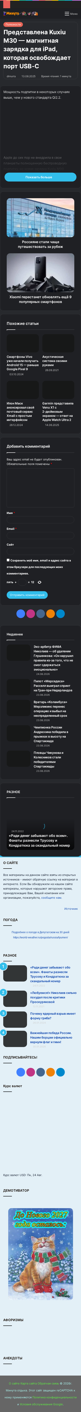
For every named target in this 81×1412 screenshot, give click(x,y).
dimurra (11, 76)
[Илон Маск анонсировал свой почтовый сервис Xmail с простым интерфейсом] (23, 390)
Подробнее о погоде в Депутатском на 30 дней (40, 932)
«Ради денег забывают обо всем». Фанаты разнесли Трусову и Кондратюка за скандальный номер (39, 840)
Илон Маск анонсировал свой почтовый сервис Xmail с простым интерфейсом (20, 411)
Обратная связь (48, 1383)
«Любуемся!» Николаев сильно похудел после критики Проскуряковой (53, 997)
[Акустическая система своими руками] (58, 343)
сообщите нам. (51, 897)
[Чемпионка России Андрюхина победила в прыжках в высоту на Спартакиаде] (18, 733)
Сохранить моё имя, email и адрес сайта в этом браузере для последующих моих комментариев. (39, 567)
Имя (11, 513)
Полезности (13, 24)
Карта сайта (29, 1383)
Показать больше (39, 177)
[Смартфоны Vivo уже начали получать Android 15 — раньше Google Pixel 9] (23, 343)
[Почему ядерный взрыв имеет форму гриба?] (15, 1019)
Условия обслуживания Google (41, 1404)
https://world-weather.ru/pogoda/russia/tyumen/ (40, 937)
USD (22, 1175)
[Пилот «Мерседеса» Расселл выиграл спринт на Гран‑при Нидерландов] (18, 687)
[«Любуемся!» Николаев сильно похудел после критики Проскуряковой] (15, 999)
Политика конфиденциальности (54, 1397)
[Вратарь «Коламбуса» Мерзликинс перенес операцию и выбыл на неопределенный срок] (18, 708)
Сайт (10, 544)
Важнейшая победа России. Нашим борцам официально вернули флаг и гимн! (51, 1037)
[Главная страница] (20, 13)
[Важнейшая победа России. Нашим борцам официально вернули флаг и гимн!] (15, 1039)
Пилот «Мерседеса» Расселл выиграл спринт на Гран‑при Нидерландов (53, 685)
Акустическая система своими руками (54, 361)
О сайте (14, 1383)
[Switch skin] (59, 15)
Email (12, 528)
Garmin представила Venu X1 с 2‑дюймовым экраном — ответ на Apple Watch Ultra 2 (57, 411)
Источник (71, 908)
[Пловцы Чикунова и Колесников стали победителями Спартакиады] (18, 759)
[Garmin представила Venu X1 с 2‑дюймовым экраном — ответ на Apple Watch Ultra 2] (58, 390)
